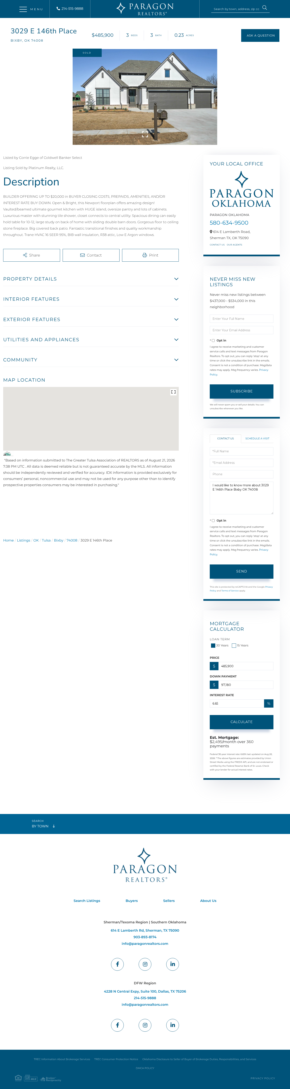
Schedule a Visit (257, 438)
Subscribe (242, 391)
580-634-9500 (229, 222)
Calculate (242, 722)
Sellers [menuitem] (169, 901)
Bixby (58, 541)
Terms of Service (230, 590)
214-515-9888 (72, 9)
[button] (264, 8)
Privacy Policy (263, 1078)
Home (8, 541)
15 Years (242, 645)
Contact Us (217, 244)
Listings (23, 541)
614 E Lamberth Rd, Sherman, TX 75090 (145, 931)
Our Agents (234, 244)
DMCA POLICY (145, 1068)
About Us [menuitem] (208, 901)
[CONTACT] (260, 35)
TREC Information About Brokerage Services (62, 1059)
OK (36, 541)
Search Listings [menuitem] (87, 901)
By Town (40, 826)
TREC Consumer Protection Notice (116, 1059)
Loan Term (220, 639)
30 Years (222, 645)
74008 (72, 541)
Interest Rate (222, 695)
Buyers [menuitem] (132, 901)
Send (241, 571)
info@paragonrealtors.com (145, 944)
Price (214, 658)
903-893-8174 (145, 937)
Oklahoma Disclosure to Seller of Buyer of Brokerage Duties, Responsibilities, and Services (199, 1059)
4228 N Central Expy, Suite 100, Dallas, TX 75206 (145, 992)
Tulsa (46, 541)
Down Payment (223, 676)
